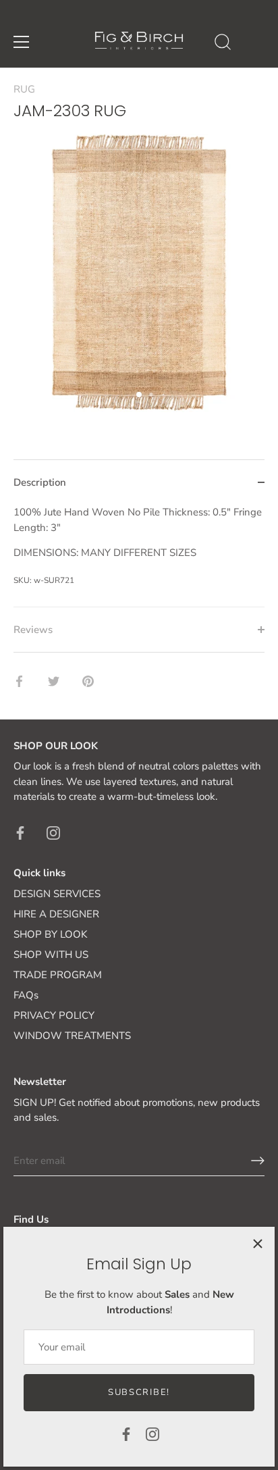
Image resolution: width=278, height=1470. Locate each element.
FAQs (25, 995)
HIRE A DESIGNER (56, 914)
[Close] (258, 1244)
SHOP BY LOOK (50, 934)
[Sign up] (258, 1160)
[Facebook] (126, 1433)
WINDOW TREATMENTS (72, 1035)
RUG (24, 89)
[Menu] (21, 42)
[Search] (223, 44)
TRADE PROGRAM (57, 975)
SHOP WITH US (50, 954)
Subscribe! (139, 1392)
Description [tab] (39, 482)
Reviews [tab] (33, 629)
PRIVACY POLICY (53, 1015)
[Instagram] (152, 1433)
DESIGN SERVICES (57, 894)
